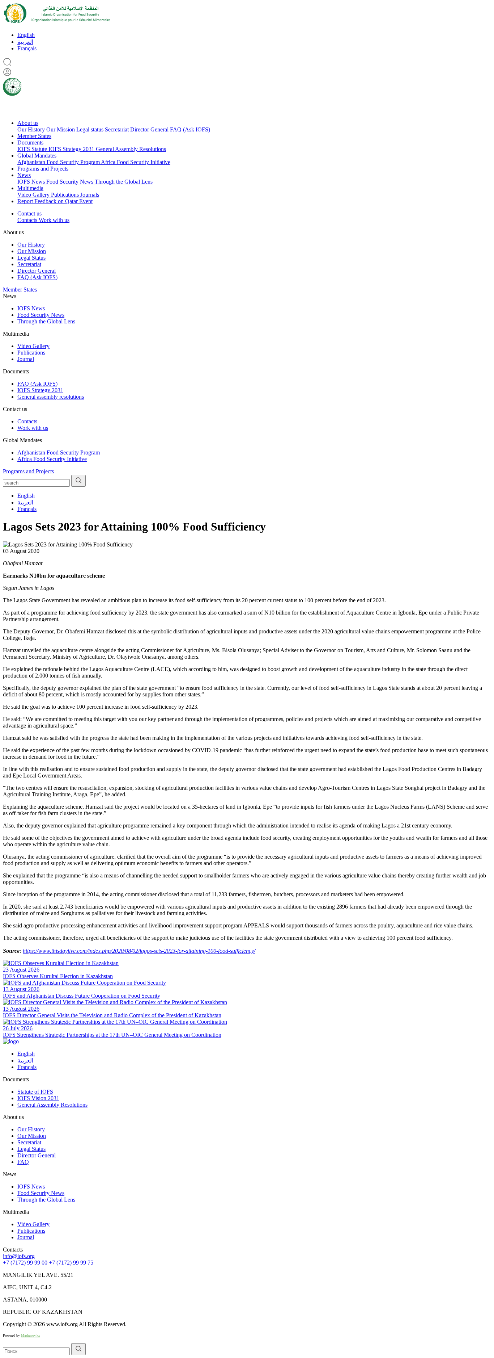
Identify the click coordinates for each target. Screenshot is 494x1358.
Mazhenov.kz (30, 1335)
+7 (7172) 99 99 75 (71, 1262)
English (26, 35)
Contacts (28, 220)
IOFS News (31, 182)
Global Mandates (36, 155)
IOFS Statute (32, 149)
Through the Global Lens (124, 182)
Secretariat (117, 129)
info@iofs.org (19, 1256)
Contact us (29, 213)
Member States (34, 136)
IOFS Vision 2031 (38, 1098)
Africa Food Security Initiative (135, 162)
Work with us (54, 220)
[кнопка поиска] (78, 481)
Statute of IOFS (35, 1092)
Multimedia (30, 188)
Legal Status (31, 258)
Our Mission (61, 129)
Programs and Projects (42, 168)
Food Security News (70, 182)
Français (27, 48)
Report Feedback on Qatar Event (55, 201)
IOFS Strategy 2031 (72, 149)
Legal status (90, 129)
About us (27, 123)
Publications (65, 195)
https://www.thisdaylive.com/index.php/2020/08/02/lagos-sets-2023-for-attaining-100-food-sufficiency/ (139, 951)
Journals (89, 195)
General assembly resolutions (50, 397)
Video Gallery (34, 195)
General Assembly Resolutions (131, 149)
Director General (150, 129)
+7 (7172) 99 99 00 (25, 1262)
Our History (31, 129)
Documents (30, 142)
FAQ (23, 1162)
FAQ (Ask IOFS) (190, 129)
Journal (25, 359)
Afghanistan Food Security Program (59, 162)
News (24, 175)
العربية (25, 42)
